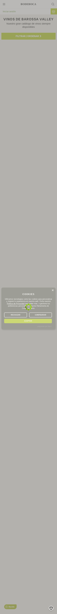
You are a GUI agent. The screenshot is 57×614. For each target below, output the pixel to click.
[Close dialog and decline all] (52, 290)
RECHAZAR (15, 315)
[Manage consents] (51, 608)
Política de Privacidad (15, 304)
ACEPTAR (28, 321)
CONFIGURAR (40, 315)
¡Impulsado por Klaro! (44, 326)
